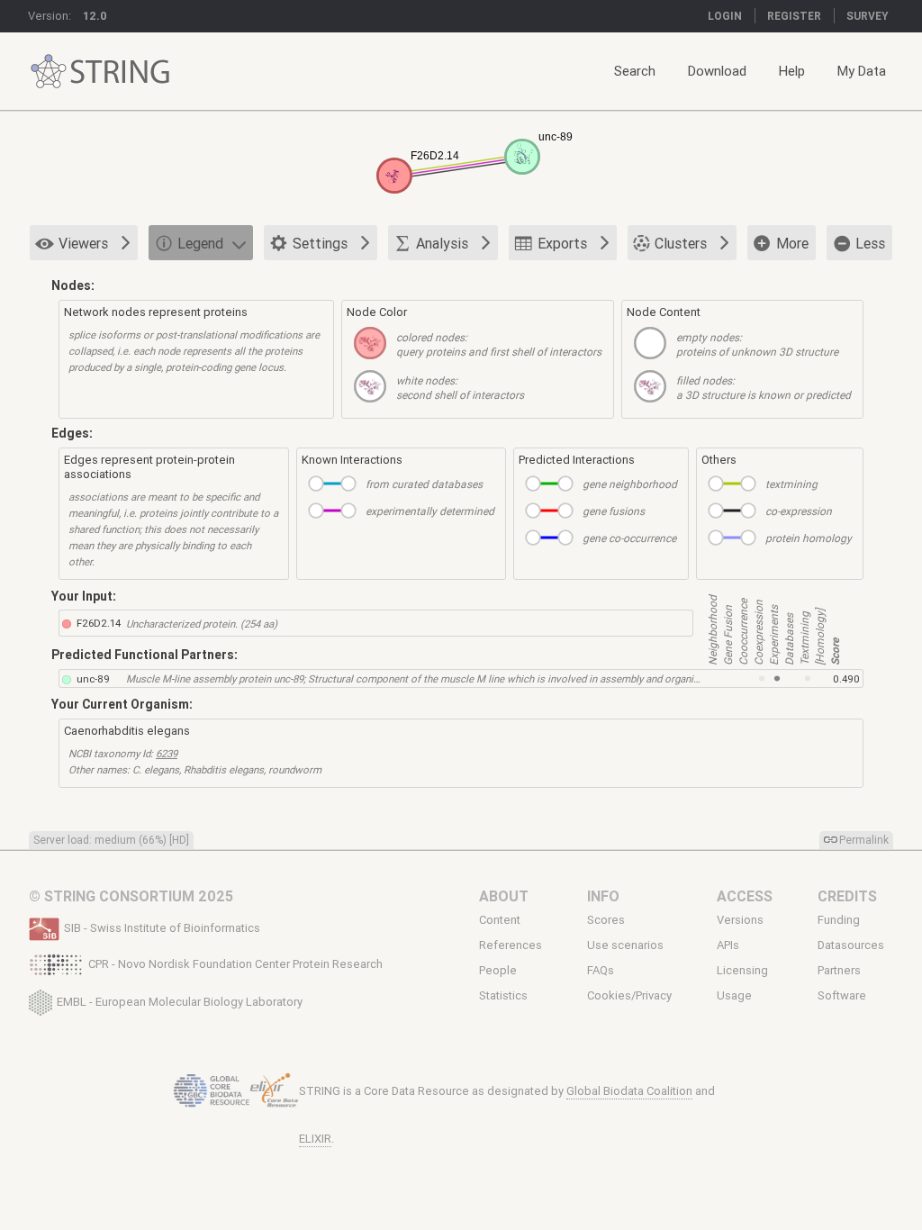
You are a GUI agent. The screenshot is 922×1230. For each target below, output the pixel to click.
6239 (166, 753)
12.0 (95, 15)
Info (603, 896)
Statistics (503, 996)
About (504, 896)
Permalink (864, 839)
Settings (320, 243)
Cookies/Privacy (629, 996)
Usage (734, 996)
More (792, 243)
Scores (606, 919)
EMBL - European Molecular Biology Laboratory (180, 1001)
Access (745, 896)
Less (870, 243)
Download (717, 70)
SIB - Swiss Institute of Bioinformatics (162, 928)
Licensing (742, 970)
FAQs (600, 970)
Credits (847, 896)
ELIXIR (315, 1138)
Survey (867, 16)
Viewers (83, 243)
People (498, 970)
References (510, 945)
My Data (861, 70)
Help (792, 70)
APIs (728, 945)
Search (634, 70)
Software (842, 996)
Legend (200, 243)
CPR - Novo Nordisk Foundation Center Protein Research (235, 964)
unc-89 (93, 678)
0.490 (846, 678)
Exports (562, 243)
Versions (740, 919)
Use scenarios (625, 945)
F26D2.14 (99, 622)
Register (794, 16)
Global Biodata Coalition (629, 1091)
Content (499, 919)
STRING (48, 71)
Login (725, 16)
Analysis (442, 243)
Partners (839, 970)
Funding (839, 919)
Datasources (851, 945)
